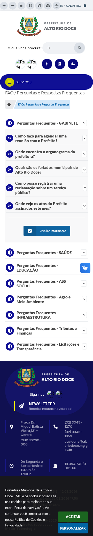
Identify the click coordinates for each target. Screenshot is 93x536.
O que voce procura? (25, 48)
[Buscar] (79, 48)
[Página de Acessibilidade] (56, 6)
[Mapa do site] (48, 6)
